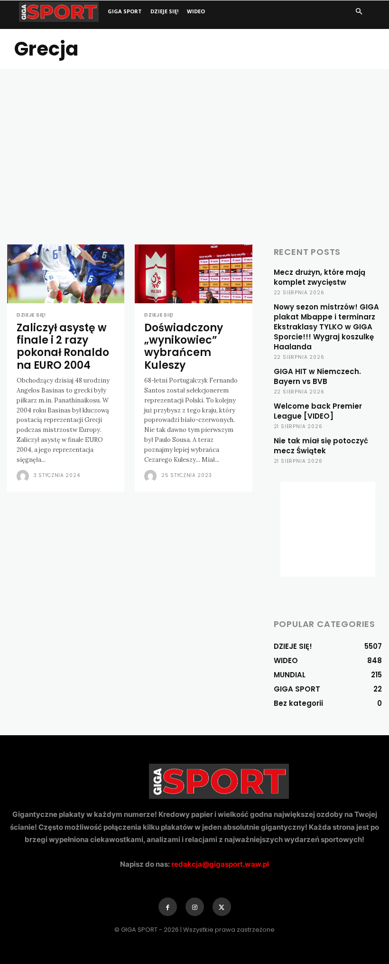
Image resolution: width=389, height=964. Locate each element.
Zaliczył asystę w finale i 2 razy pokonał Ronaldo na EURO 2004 (63, 346)
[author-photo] (24, 476)
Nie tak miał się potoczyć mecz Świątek (321, 446)
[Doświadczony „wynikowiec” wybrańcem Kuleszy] (193, 273)
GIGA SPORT (125, 11)
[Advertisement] (194, 140)
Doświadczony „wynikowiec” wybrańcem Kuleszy (183, 346)
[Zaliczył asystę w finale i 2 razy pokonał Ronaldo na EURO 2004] (65, 273)
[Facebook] (167, 907)
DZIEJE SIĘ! (164, 11)
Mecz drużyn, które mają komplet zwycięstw (319, 277)
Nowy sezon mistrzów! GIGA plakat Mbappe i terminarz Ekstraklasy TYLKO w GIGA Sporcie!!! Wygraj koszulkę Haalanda (326, 327)
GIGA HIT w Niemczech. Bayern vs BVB (317, 376)
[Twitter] (222, 907)
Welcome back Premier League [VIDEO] (318, 411)
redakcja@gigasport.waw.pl (220, 864)
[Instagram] (194, 907)
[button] (358, 11)
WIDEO (196, 11)
